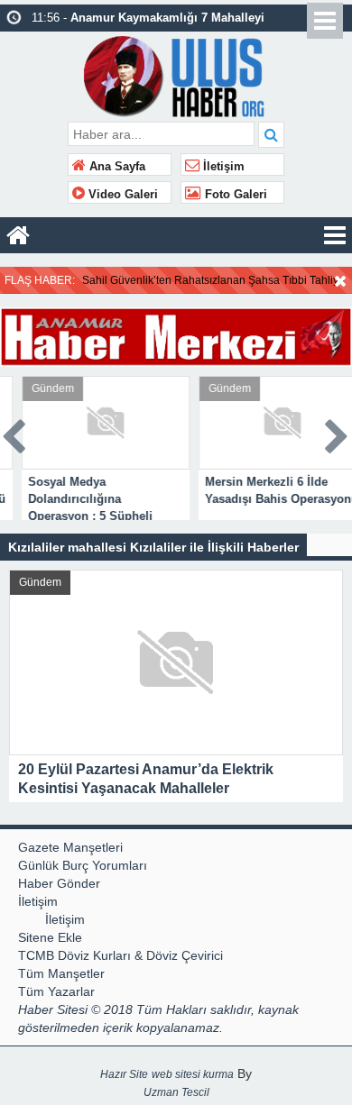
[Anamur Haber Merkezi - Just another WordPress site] (176, 74)
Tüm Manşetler (61, 973)
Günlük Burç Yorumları (82, 865)
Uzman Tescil (176, 1092)
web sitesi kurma (193, 1074)
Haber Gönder (59, 883)
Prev (14, 433)
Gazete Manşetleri (70, 847)
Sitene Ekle (50, 937)
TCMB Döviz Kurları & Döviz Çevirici (120, 955)
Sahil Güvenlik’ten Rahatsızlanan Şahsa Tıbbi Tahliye (213, 280)
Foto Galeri (234, 194)
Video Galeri (121, 194)
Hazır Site (124, 1074)
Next (337, 433)
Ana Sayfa (115, 166)
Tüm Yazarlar (56, 991)
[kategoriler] (335, 235)
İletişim (222, 166)
